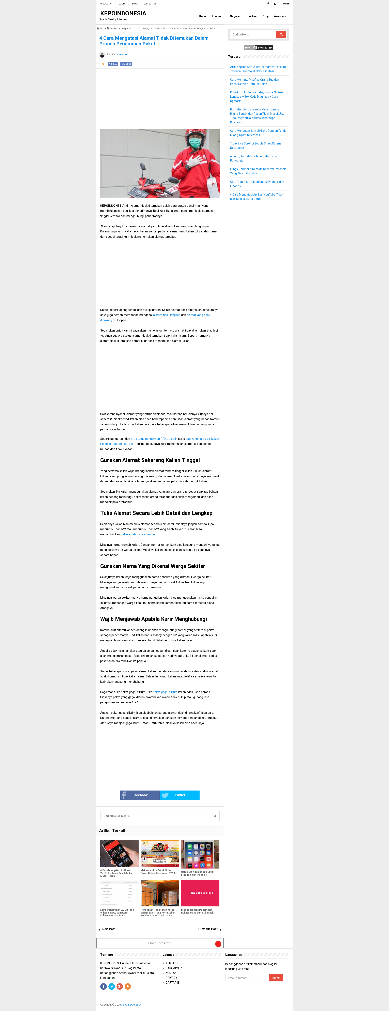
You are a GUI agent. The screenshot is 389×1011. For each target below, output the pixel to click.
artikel (113, 64)
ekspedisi (126, 64)
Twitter (180, 795)
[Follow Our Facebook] (268, 4)
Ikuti (286, 3)
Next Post (108, 929)
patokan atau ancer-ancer (138, 534)
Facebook (140, 795)
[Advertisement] (160, 96)
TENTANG (172, 963)
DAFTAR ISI (173, 982)
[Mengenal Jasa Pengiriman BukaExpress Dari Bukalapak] (200, 893)
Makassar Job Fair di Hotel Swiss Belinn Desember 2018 (158, 872)
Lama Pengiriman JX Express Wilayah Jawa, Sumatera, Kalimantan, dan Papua (117, 912)
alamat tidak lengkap (166, 315)
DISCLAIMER (174, 968)
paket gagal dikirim (165, 692)
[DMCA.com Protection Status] (258, 47)
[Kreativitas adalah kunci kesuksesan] (288, 1004)
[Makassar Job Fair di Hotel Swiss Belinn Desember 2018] (160, 853)
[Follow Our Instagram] (275, 4)
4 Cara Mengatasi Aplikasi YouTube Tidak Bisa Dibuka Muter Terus (116, 873)
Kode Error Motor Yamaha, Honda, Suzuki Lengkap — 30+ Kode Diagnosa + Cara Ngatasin (256, 97)
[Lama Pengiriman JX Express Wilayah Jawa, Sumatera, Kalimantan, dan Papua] (119, 893)
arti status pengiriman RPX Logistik (153, 439)
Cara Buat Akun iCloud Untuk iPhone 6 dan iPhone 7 (197, 873)
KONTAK (171, 973)
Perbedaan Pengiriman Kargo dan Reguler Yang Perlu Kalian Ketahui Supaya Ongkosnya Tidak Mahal (158, 914)
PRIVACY (171, 977)
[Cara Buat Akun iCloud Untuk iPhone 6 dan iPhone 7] (200, 854)
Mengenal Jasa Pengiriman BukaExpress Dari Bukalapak (197, 911)
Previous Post (208, 929)
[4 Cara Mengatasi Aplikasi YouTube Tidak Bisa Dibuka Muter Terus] (119, 853)
